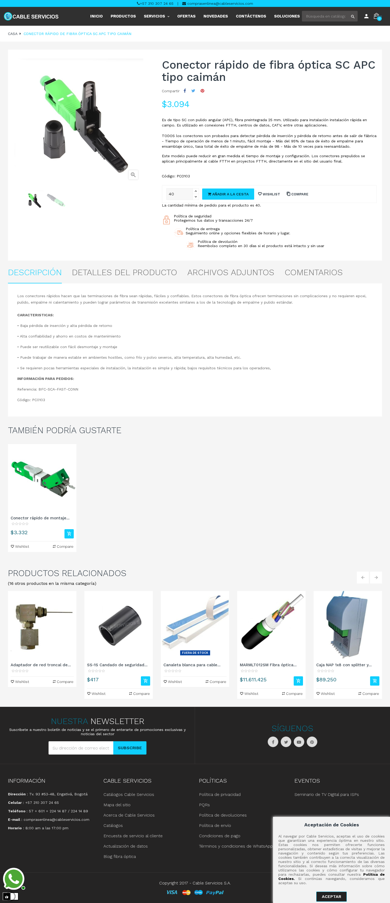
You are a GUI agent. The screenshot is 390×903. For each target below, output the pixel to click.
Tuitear (193, 91)
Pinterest (202, 91)
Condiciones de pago (219, 835)
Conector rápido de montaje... (40, 518)
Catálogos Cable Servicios (128, 794)
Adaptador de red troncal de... (41, 665)
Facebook (273, 742)
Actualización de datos (125, 846)
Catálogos (113, 825)
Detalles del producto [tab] (124, 272)
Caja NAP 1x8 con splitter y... (344, 665)
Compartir (185, 91)
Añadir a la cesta (230, 194)
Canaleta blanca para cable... (191, 665)
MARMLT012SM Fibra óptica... (268, 665)
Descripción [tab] (35, 272)
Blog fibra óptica (119, 856)
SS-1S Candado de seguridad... (117, 665)
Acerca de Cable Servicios (129, 815)
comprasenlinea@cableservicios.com (219, 3)
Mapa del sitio (117, 804)
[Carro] (69, 533)
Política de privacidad (220, 794)
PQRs (204, 804)
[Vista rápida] (42, 478)
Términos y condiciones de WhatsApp (236, 846)
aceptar (331, 896)
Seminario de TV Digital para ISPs (326, 794)
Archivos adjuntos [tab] (230, 272)
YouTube (299, 742)
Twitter (286, 742)
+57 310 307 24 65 (157, 3)
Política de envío (215, 825)
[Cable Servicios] (31, 16)
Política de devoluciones (223, 815)
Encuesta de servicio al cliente (133, 835)
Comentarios (314, 272)
